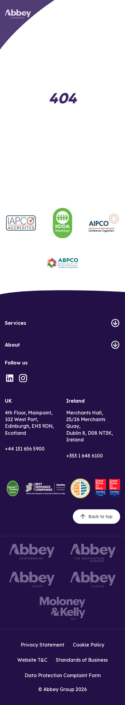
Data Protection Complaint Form (63, 675)
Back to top (100, 516)
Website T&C (32, 660)
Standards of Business (82, 660)
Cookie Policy (88, 645)
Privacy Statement (42, 645)
